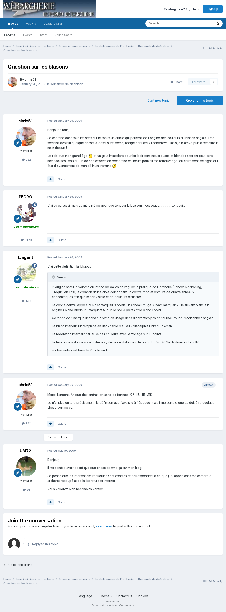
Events (27, 35)
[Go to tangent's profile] (26, 273)
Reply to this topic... (45, 544)
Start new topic (159, 100)
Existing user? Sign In (180, 9)
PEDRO (25, 196)
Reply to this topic (200, 100)
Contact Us (124, 596)
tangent (25, 257)
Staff (43, 35)
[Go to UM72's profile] (26, 466)
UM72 (25, 450)
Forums (9, 35)
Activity (31, 23)
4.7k (27, 300)
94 (28, 489)
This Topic (200, 23)
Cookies (142, 596)
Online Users (63, 35)
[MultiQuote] (50, 179)
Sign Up (213, 9)
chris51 (30, 79)
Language (85, 596)
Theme (104, 596)
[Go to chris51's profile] (12, 82)
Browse (12, 23)
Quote (62, 179)
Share (178, 82)
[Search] (218, 23)
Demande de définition (66, 84)
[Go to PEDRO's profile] (26, 212)
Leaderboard (53, 23)
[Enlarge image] (90, 156)
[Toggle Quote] (54, 277)
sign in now (104, 526)
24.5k (28, 239)
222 (28, 159)
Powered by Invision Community (113, 605)
